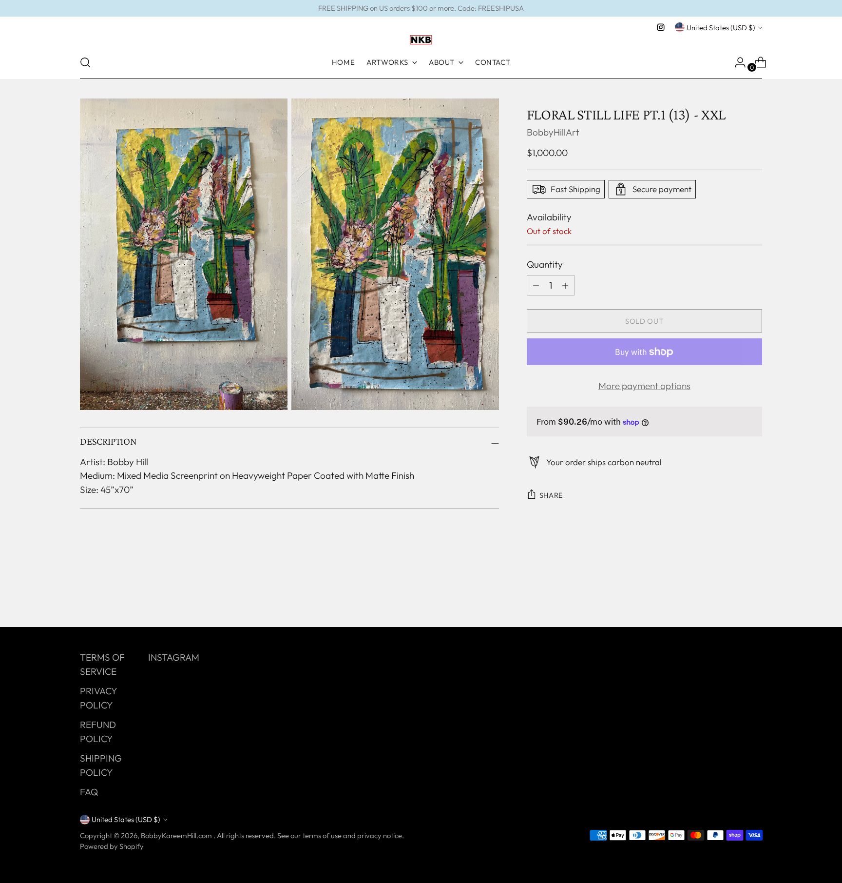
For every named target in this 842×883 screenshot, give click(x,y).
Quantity (545, 264)
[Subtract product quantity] (565, 285)
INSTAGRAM (173, 657)
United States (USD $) (721, 27)
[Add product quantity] (536, 285)
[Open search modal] (85, 62)
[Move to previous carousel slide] (731, 594)
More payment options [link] (644, 386)
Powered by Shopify (112, 846)
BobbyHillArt (553, 132)
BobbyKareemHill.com (177, 835)
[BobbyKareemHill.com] (421, 40)
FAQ (89, 792)
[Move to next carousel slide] (754, 593)
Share (551, 495)
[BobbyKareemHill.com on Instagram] (660, 27)
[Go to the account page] (736, 62)
